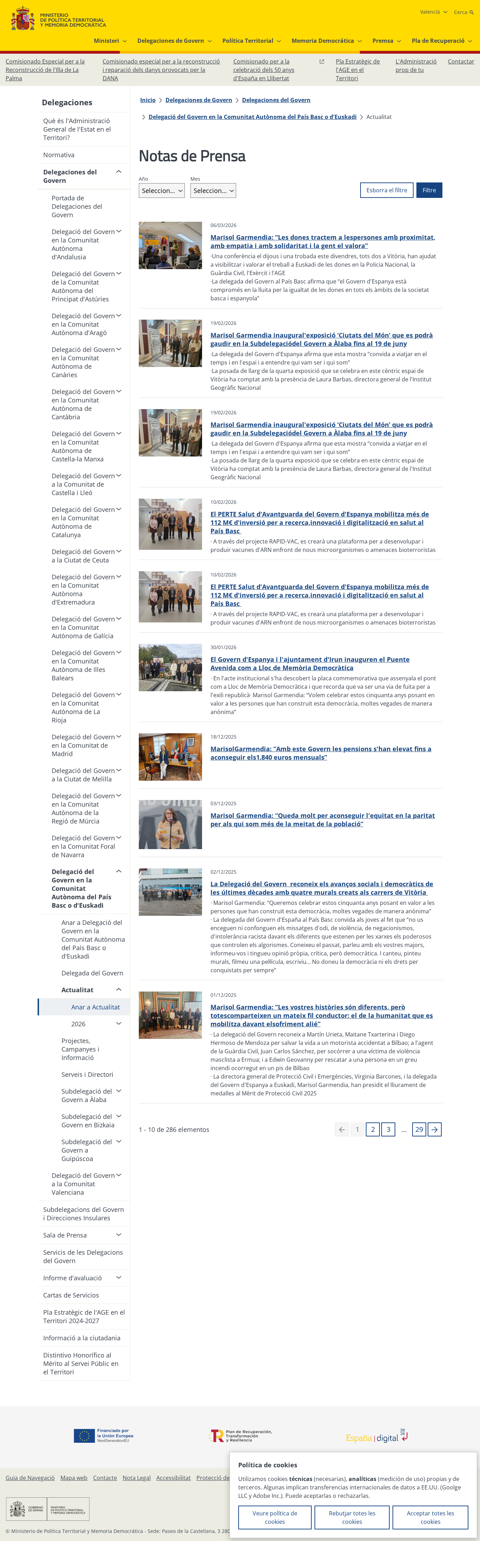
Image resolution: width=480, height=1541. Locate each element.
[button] (435, 1129)
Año (143, 178)
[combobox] (162, 190)
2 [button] (373, 1129)
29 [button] (419, 1129)
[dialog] (353, 1495)
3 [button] (388, 1129)
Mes (195, 178)
